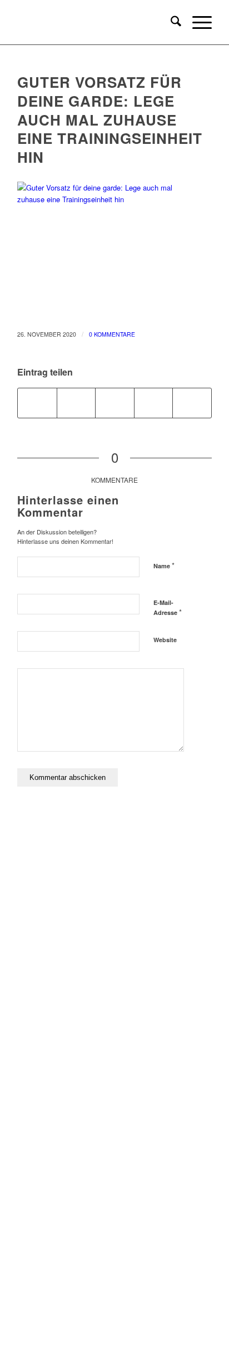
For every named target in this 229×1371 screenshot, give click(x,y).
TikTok (115, 1314)
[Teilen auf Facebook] (37, 402)
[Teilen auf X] (76, 402)
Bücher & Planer (114, 894)
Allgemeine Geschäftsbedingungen (115, 1069)
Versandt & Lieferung (114, 1159)
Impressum (115, 1051)
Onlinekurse (115, 913)
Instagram (114, 1278)
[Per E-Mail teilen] (192, 402)
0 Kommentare (112, 334)
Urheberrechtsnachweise (114, 1105)
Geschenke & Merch (115, 930)
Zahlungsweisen (115, 1123)
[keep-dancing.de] (95, 22)
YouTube (114, 1296)
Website (165, 640)
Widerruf (114, 1141)
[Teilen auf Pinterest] (154, 402)
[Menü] (196, 22)
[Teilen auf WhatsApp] (115, 402)
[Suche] (170, 22)
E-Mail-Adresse (167, 607)
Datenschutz (114, 1087)
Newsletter (115, 1177)
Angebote (114, 967)
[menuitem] (170, 22)
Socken (114, 949)
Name (164, 565)
